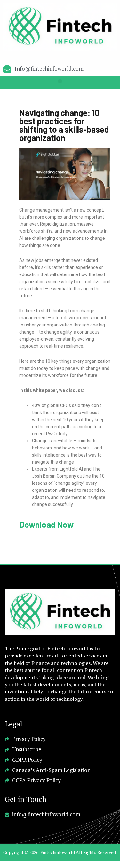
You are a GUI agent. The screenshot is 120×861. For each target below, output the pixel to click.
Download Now (46, 524)
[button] (60, 81)
